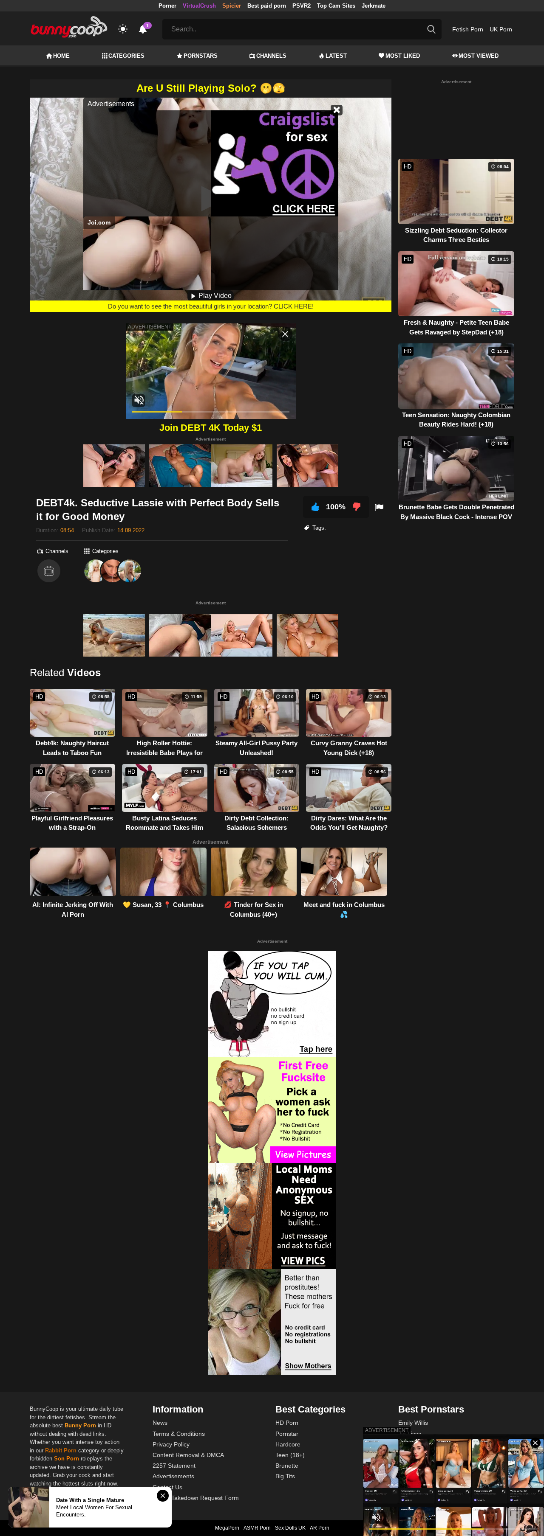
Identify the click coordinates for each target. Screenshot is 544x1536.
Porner (167, 6)
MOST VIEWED (479, 56)
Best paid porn (266, 6)
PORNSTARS (201, 56)
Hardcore (287, 1444)
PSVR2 (301, 6)
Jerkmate (373, 6)
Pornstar (286, 1433)
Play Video (214, 295)
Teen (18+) (290, 1455)
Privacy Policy (171, 1444)
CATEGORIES (126, 56)
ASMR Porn (257, 1528)
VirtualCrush (199, 6)
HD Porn (286, 1422)
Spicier (231, 6)
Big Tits (285, 1476)
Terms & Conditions (179, 1433)
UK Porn (501, 29)
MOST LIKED (402, 56)
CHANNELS (271, 56)
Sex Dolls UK (290, 1528)
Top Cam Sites (336, 6)
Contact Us (167, 1487)
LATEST (336, 56)
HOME (61, 56)
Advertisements (173, 1476)
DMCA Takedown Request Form (196, 1497)
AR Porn (319, 1528)
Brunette (286, 1465)
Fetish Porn (467, 29)
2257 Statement (174, 1465)
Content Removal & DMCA (188, 1455)
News (160, 1422)
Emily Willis (413, 1422)
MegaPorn (227, 1528)
